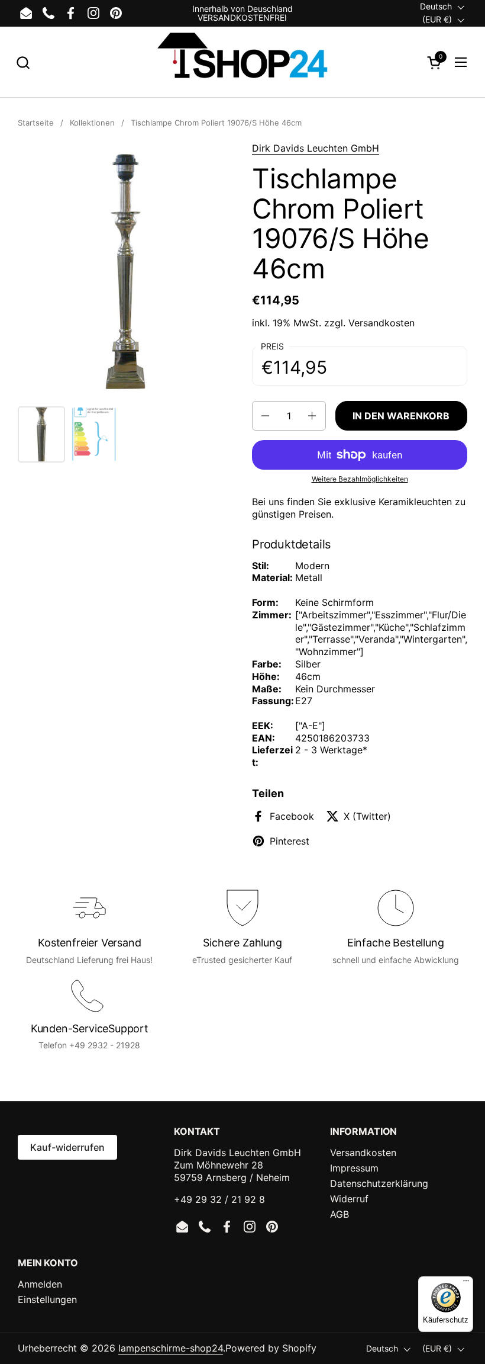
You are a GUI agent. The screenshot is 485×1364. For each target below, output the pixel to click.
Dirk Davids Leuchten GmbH (315, 148)
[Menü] (466, 1283)
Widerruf (349, 1199)
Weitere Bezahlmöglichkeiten (360, 478)
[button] (22, 62)
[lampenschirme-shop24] (242, 62)
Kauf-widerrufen (67, 1147)
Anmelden (40, 1284)
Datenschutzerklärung (379, 1183)
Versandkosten (381, 323)
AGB (339, 1214)
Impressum (354, 1168)
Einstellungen (47, 1299)
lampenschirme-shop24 (170, 1348)
